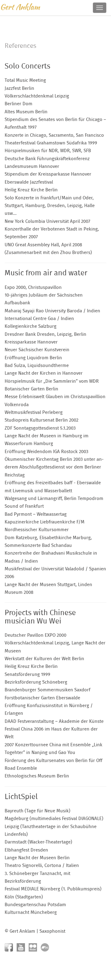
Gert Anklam (20, 7)
